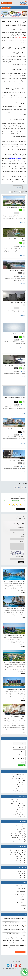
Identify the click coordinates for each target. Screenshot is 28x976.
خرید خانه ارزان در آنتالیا (20, 812)
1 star (24, 504)
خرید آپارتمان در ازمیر (21, 825)
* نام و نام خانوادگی (19, 527)
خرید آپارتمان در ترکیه (20, 875)
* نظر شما (21, 541)
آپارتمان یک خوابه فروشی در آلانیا (18, 775)
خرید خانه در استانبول (21, 862)
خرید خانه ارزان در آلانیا (20, 789)
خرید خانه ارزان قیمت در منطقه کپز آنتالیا (16, 429)
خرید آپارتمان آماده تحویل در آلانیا (18, 779)
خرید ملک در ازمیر (21, 827)
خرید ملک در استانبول (21, 858)
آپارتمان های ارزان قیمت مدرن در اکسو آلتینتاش (15, 207)
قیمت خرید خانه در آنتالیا (15, 158)
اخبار (11, 962)
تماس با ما (8, 962)
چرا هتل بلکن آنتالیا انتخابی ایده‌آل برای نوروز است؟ (16, 608)
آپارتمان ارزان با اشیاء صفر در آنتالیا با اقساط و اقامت (14, 366)
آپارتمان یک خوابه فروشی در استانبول (17, 850)
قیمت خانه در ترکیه (21, 888)
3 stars (17, 504)
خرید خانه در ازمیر (21, 831)
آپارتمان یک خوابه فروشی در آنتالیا (18, 800)
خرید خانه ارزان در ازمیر (20, 839)
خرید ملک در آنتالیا (21, 808)
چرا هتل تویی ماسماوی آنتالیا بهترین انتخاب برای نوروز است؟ (14, 581)
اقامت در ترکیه (22, 900)
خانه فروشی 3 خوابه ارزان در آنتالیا (18, 302)
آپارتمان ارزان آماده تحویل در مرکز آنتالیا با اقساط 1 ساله (14, 398)
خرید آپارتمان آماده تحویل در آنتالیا (18, 804)
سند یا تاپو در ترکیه (21, 897)
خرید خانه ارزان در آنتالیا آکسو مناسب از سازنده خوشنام (15, 239)
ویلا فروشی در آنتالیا (21, 806)
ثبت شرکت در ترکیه (21, 903)
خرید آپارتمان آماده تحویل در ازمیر (18, 833)
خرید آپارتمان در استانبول (20, 860)
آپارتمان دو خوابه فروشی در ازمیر (18, 837)
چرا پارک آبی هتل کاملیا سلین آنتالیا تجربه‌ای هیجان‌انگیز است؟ (14, 635)
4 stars (13, 504)
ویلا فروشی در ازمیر (21, 829)
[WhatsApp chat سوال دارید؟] (24, 973)
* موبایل (21, 536)
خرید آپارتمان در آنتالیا (21, 810)
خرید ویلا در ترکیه (21, 873)
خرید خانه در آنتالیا (21, 816)
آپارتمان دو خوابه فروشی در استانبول (18, 852)
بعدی (19, 487)
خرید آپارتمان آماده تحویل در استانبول (17, 854)
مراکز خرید (23, 905)
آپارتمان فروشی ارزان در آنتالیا (19, 814)
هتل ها (24, 908)
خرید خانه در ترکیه (21, 871)
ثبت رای (20, 509)
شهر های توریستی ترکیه (20, 886)
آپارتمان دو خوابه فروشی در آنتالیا (18, 802)
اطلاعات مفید (15, 962)
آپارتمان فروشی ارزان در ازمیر (19, 841)
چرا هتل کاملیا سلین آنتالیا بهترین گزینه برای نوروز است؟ (15, 689)
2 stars (20, 504)
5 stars (9, 504)
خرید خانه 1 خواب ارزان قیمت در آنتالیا (17, 461)
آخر (15, 487)
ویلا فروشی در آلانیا (21, 781)
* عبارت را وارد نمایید (20, 556)
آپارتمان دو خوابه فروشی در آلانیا (18, 777)
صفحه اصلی (20, 962)
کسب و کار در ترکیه (21, 891)
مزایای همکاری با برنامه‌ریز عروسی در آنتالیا (18, 716)
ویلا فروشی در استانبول (20, 856)
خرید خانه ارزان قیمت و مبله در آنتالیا (17, 271)
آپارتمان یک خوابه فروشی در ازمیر (18, 835)
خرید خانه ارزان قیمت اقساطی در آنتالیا (17, 334)
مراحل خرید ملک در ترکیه (20, 894)
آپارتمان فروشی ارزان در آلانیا (19, 791)
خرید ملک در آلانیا (21, 783)
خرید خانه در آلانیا (21, 787)
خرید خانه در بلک (21, 877)
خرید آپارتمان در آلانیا (21, 785)
